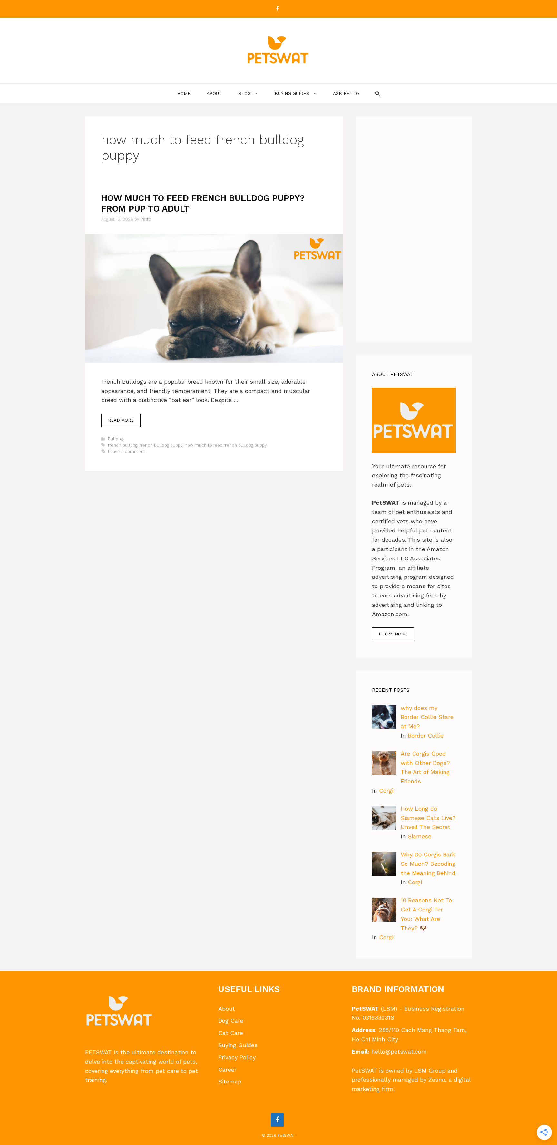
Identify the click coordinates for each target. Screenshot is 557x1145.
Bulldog (115, 438)
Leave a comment (126, 451)
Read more (121, 420)
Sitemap (229, 1081)
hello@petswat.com (399, 1051)
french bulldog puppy (161, 445)
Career (227, 1069)
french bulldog (122, 445)
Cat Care (230, 1032)
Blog (244, 93)
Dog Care (230, 1020)
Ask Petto (346, 93)
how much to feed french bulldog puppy (226, 445)
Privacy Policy (237, 1057)
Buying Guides (292, 93)
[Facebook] (277, 8)
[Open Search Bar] (377, 93)
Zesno (436, 1079)
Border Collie (426, 735)
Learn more (393, 634)
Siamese (419, 836)
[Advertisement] (414, 229)
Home (184, 93)
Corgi (386, 790)
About (214, 93)
